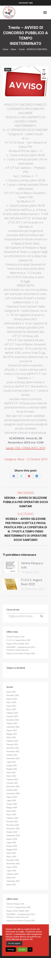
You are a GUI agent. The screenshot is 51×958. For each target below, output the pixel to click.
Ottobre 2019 (12, 832)
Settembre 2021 (13, 758)
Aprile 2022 (11, 737)
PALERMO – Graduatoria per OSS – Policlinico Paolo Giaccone (21, 648)
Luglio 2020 (11, 800)
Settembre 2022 (13, 727)
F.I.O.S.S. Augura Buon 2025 (31, 582)
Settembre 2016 (13, 881)
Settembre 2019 (13, 836)
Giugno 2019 (12, 846)
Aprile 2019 (11, 853)
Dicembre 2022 (13, 720)
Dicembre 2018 (13, 860)
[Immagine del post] (10, 567)
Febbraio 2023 (12, 713)
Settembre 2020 (13, 793)
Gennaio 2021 (12, 783)
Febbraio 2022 (12, 741)
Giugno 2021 (12, 765)
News (8, 70)
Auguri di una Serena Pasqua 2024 (21, 653)
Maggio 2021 (12, 769)
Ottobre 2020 (12, 790)
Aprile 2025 (11, 692)
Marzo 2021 (11, 776)
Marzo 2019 (11, 857)
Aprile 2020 (11, 811)
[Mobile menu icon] (45, 12)
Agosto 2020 (12, 797)
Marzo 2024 (11, 702)
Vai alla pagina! (14, 943)
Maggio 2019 (12, 850)
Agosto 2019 (12, 839)
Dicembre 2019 (13, 825)
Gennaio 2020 (12, 822)
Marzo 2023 (11, 709)
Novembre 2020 (13, 786)
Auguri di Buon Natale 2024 (18, 644)
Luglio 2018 (11, 871)
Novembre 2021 (13, 751)
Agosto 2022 (12, 730)
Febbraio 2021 (12, 779)
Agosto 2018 (12, 867)
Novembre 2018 (13, 864)
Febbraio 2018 (12, 874)
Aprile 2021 (11, 772)
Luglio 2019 (11, 843)
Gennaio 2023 (12, 716)
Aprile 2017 (11, 878)
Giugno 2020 (12, 804)
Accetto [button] (22, 949)
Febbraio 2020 (12, 818)
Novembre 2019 (13, 829)
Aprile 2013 (11, 885)
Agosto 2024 (12, 699)
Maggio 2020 (12, 807)
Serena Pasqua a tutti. (32, 565)
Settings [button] (10, 949)
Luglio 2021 (11, 762)
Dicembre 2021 (13, 748)
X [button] (30, 949)
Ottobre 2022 (12, 723)
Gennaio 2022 (12, 744)
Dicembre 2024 (13, 695)
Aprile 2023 (11, 706)
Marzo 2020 (11, 814)
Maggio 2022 (12, 734)
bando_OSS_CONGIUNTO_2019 (25, 448)
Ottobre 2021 (12, 755)
